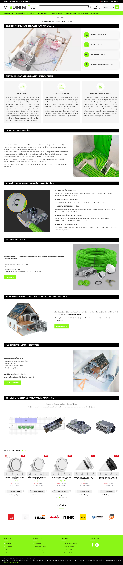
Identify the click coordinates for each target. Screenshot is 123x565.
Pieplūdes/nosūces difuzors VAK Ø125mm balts (77, 477)
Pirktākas (7, 450)
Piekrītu (118, 560)
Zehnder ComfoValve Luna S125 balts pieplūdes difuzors (30, 477)
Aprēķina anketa (61, 326)
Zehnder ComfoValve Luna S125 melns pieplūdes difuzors (54, 477)
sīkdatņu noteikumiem (11, 562)
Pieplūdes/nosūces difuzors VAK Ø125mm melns (101, 477)
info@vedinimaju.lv (75, 314)
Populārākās (16, 450)
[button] (56, 497)
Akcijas (24, 450)
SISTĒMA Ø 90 (10, 277)
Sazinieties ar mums (12, 382)
